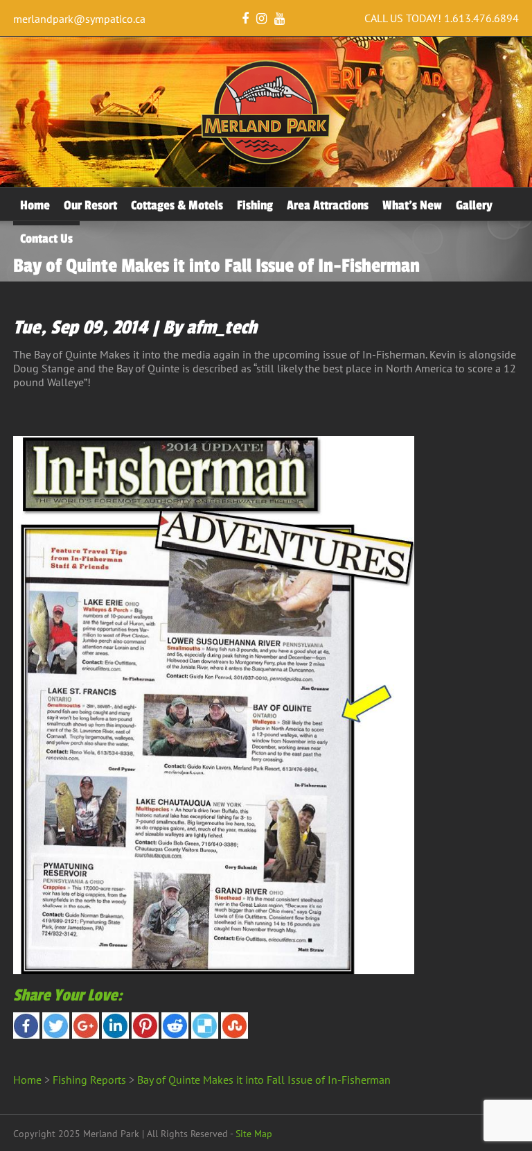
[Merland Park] (266, 161)
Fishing (255, 205)
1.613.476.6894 (481, 18)
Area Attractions (328, 205)
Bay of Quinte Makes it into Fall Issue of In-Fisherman (264, 1080)
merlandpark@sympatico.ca (79, 19)
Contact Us (46, 238)
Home (35, 205)
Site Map (254, 1133)
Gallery (474, 205)
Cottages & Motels (177, 205)
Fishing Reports (89, 1080)
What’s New (412, 205)
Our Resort (90, 205)
